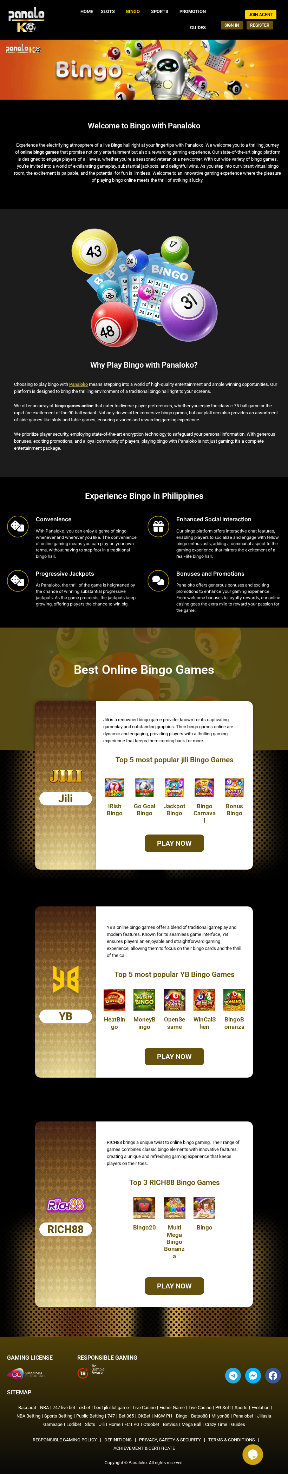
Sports (159, 11)
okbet (84, 1407)
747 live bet (64, 1407)
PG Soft (223, 1407)
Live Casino (144, 1407)
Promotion (192, 11)
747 (111, 1416)
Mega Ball (191, 1424)
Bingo (133, 11)
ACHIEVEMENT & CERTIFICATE (144, 1448)
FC (127, 1424)
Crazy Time (216, 1424)
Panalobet (243, 1416)
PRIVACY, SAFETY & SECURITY (170, 1439)
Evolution (260, 1407)
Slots (108, 11)
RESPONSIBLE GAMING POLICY (65, 1439)
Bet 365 (126, 1416)
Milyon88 (220, 1416)
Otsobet (151, 1424)
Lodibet (73, 1424)
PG (136, 1424)
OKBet (144, 1416)
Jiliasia (264, 1416)
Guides (198, 27)
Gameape (53, 1424)
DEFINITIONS (118, 1439)
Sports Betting (58, 1416)
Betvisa (170, 1424)
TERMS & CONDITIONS (231, 1439)
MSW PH (163, 1416)
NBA (44, 1407)
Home (86, 11)
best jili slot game (111, 1407)
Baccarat (27, 1407)
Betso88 (199, 1416)
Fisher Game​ (172, 1407)
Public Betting (90, 1416)
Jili (102, 1424)
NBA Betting (28, 1416)
